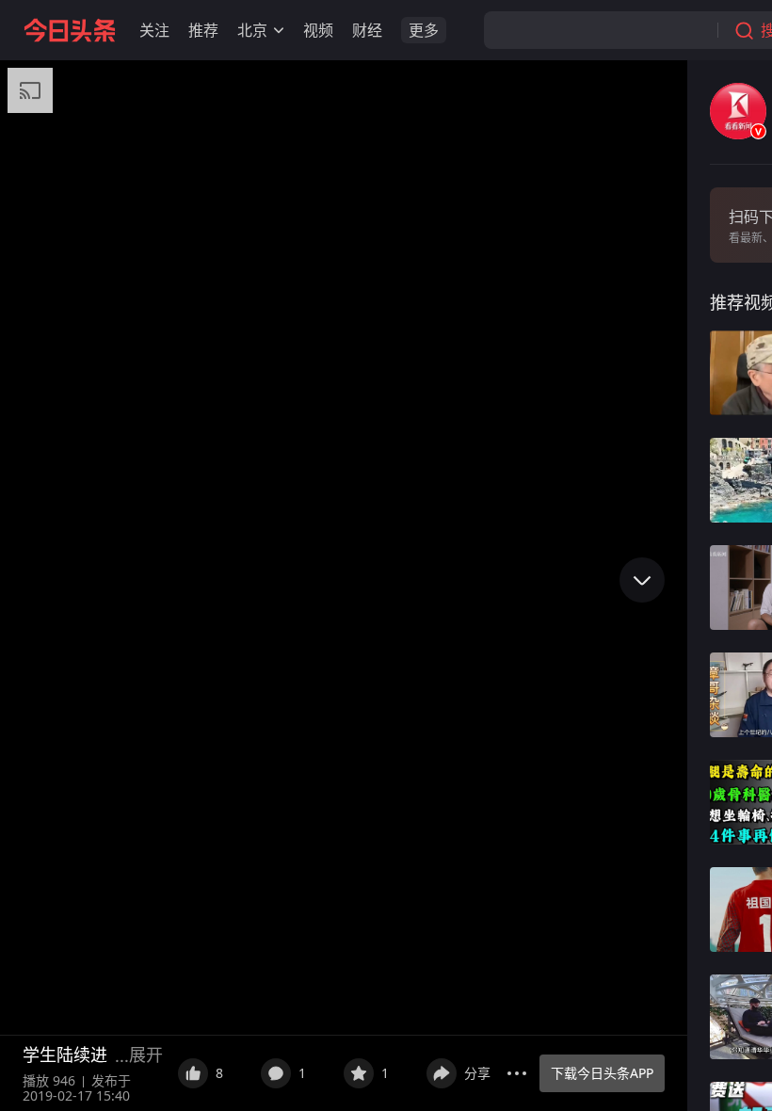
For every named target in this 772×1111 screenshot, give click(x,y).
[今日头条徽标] (70, 30)
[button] (154, 30)
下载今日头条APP (602, 1073)
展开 (146, 1054)
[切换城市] (278, 30)
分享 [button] (477, 1073)
